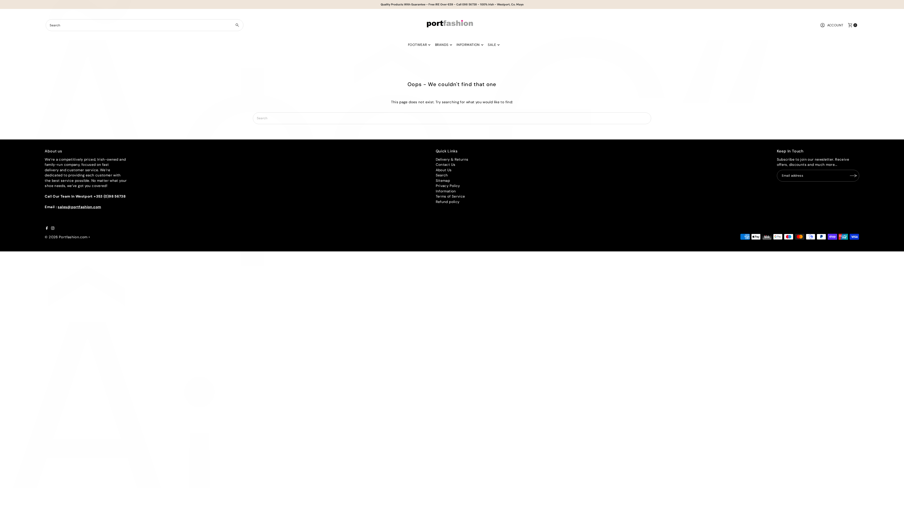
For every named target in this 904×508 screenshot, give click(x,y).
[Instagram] (52, 228)
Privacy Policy (448, 185)
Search (442, 175)
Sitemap (443, 180)
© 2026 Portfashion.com (66, 237)
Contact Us (446, 164)
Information (468, 45)
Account (835, 25)
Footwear (417, 45)
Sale (492, 45)
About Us (444, 170)
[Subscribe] (853, 176)
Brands (441, 45)
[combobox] (145, 25)
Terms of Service (450, 196)
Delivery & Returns (452, 159)
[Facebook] (47, 228)
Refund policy (448, 201)
